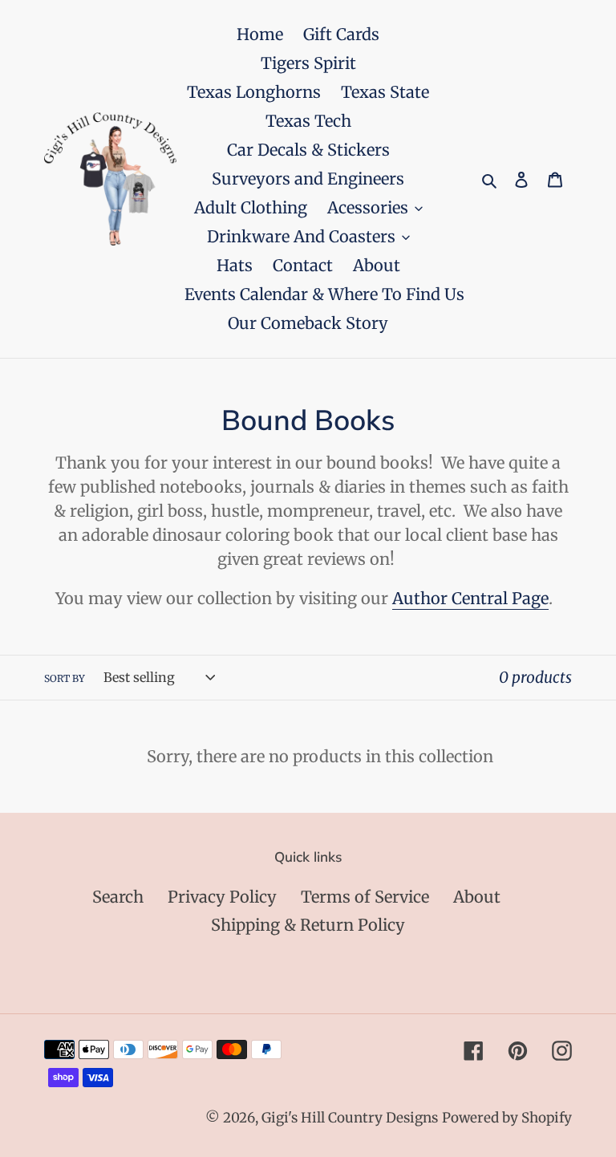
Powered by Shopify (507, 1118)
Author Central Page (470, 598)
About (476, 897)
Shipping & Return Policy (308, 925)
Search (118, 897)
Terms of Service (365, 897)
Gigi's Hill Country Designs (349, 1118)
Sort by (64, 678)
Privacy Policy (222, 897)
